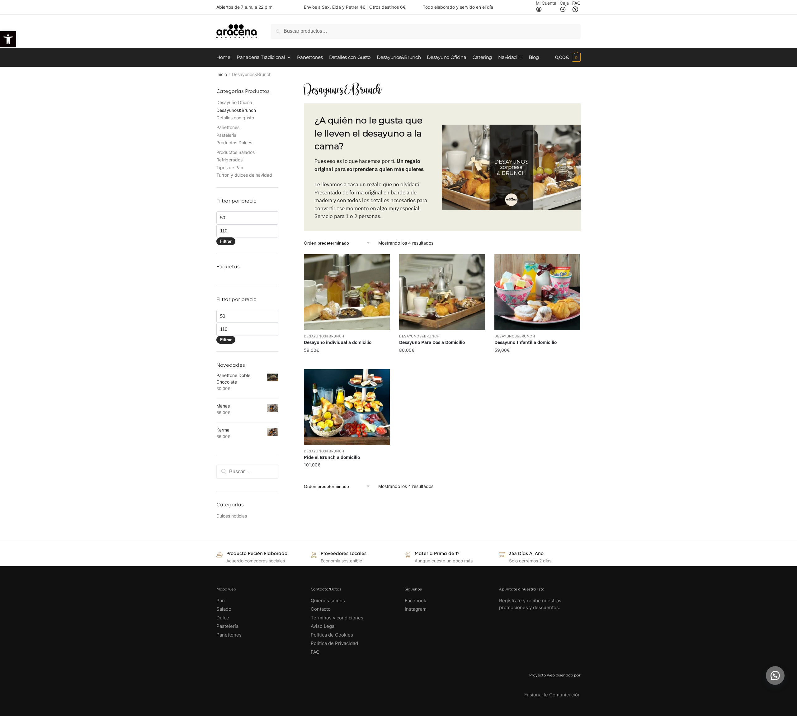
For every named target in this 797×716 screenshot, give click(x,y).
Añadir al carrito (347, 362)
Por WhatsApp (350, 337)
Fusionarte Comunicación (552, 695)
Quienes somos (328, 601)
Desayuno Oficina (234, 102)
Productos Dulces (234, 142)
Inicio (221, 74)
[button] (775, 675)
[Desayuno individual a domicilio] (347, 292)
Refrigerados (229, 159)
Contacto (321, 609)
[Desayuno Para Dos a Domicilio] (442, 292)
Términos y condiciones (338, 618)
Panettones (227, 127)
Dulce (222, 618)
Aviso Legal (323, 626)
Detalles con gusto (235, 117)
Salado (223, 609)
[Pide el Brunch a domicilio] (347, 407)
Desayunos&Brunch (236, 110)
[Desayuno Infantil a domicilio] (537, 292)
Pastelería (226, 135)
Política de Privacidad (334, 643)
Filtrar (226, 241)
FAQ (315, 652)
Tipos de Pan (229, 167)
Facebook (415, 601)
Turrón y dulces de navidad (244, 175)
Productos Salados (235, 152)
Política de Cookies (332, 635)
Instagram (416, 609)
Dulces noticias (231, 515)
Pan (220, 601)
